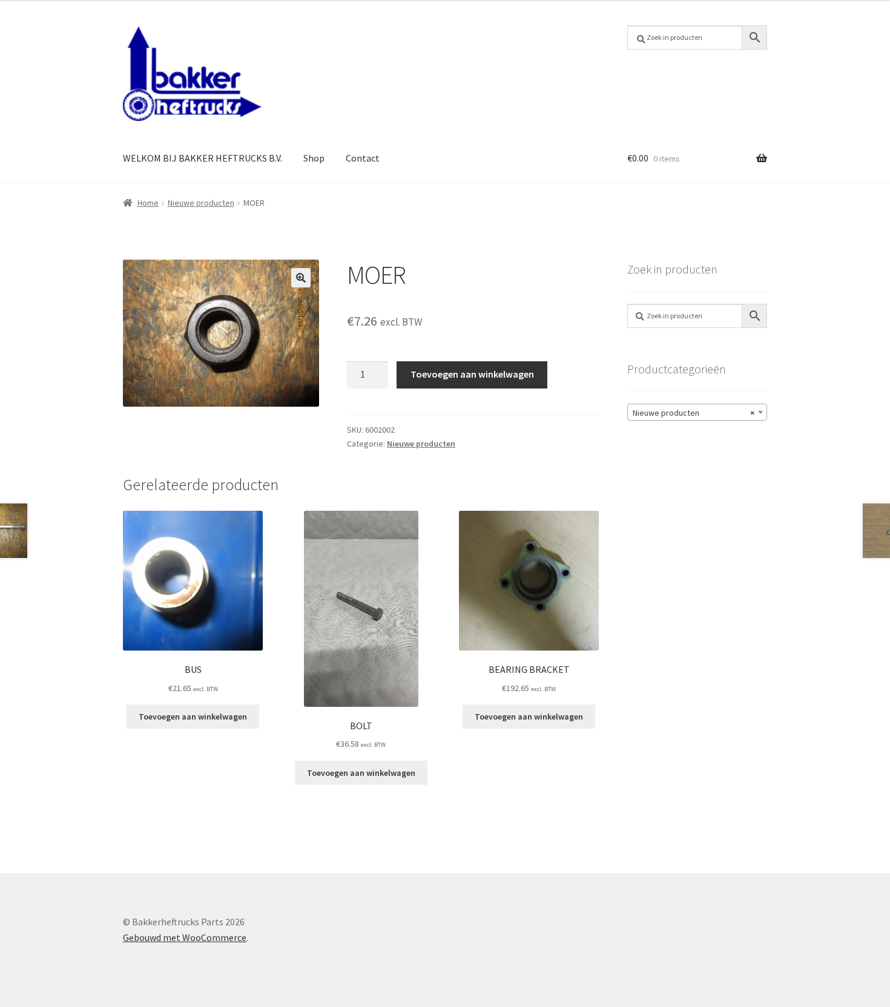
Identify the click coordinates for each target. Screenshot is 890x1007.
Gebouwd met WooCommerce (184, 937)
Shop (314, 158)
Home (148, 202)
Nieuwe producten (201, 202)
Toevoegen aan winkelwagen (472, 374)
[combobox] (697, 412)
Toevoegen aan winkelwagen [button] (193, 716)
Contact (363, 158)
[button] (301, 277)
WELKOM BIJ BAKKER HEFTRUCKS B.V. (202, 158)
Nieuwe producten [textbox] (693, 412)
